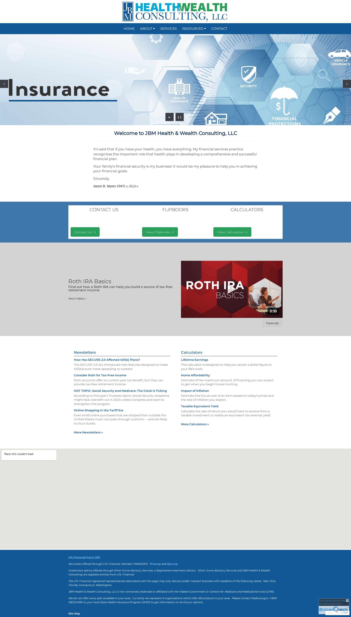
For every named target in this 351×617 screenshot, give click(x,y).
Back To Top (336, 524)
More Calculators (195, 336)
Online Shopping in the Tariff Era (98, 322)
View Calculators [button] (230, 144)
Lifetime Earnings (194, 271)
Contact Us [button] (83, 144)
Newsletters (85, 264)
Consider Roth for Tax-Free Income (100, 287)
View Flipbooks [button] (158, 144)
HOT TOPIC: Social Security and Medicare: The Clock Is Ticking (120, 302)
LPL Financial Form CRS (84, 469)
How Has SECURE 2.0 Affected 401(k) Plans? (107, 271)
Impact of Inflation (195, 302)
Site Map (74, 525)
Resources (192, 29)
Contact (219, 29)
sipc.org (172, 475)
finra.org (155, 475)
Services (168, 29)
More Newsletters (88, 344)
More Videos (77, 210)
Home (129, 29)
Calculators (191, 264)
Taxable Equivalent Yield (199, 318)
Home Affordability (195, 287)
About (146, 29)
